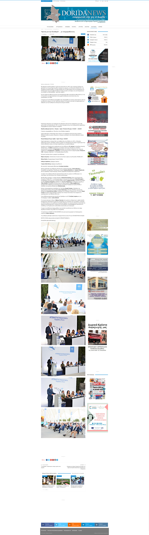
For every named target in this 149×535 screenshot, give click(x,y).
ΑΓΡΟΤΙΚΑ (81, 26)
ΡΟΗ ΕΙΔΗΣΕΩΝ (50, 26)
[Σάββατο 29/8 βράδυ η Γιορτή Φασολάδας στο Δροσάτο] (49, 480)
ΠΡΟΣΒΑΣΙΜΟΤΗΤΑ (67, 530)
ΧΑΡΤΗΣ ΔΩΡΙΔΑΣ (56, 1)
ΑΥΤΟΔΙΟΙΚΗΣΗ (59, 26)
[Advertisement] (35, 48)
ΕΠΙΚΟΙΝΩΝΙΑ (74, 530)
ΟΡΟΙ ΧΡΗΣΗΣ (43, 530)
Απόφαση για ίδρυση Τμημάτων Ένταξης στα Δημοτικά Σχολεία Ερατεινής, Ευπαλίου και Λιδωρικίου (76, 467)
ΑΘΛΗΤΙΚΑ (87, 26)
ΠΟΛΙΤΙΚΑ (74, 26)
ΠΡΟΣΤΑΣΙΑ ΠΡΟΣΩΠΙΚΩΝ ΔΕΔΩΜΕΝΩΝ (55, 530)
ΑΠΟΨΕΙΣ (100, 26)
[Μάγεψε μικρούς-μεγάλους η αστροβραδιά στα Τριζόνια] (77, 480)
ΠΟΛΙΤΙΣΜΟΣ (93, 26)
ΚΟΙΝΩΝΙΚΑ (67, 26)
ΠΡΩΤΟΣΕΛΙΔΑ (62, 1)
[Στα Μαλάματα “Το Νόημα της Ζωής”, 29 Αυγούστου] (63, 480)
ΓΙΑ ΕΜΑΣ (80, 530)
